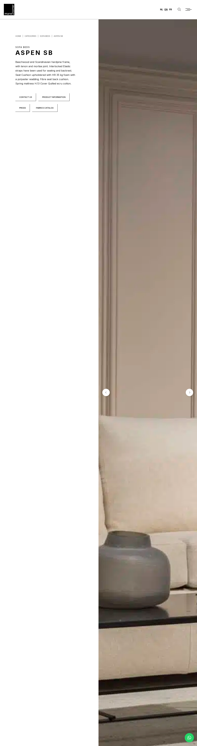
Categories (30, 36)
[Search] (179, 9)
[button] (189, 737)
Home (18, 36)
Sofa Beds (45, 36)
